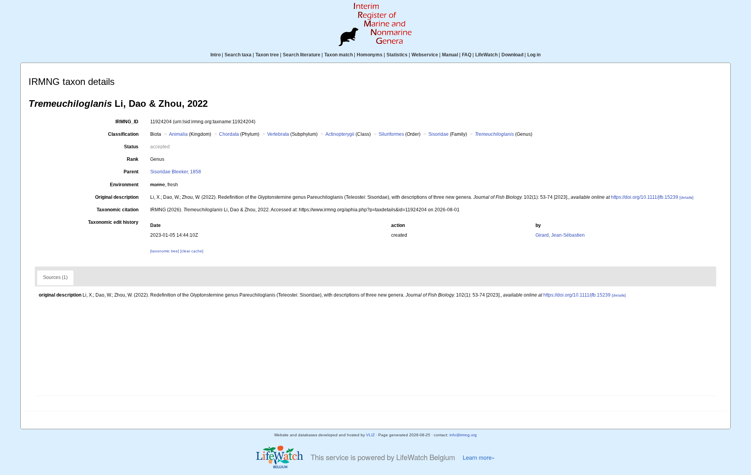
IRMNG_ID (126, 121)
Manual (450, 55)
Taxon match (338, 55)
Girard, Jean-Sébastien (560, 235)
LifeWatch (486, 55)
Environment (124, 184)
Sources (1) (55, 277)
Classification (123, 134)
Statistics (397, 55)
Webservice (424, 55)
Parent (131, 172)
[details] (686, 197)
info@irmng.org (463, 435)
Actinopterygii (339, 134)
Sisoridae (438, 134)
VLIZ (370, 435)
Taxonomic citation (117, 209)
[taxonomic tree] (165, 251)
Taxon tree (267, 55)
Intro (215, 55)
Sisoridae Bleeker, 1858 (175, 172)
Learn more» (479, 457)
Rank (132, 159)
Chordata (229, 134)
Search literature (301, 55)
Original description (116, 197)
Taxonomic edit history (113, 222)
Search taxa (238, 55)
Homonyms (370, 55)
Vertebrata (278, 134)
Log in (534, 55)
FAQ (466, 55)
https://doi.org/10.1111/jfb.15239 (644, 197)
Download (512, 55)
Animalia (178, 134)
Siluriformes (391, 134)
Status (131, 146)
